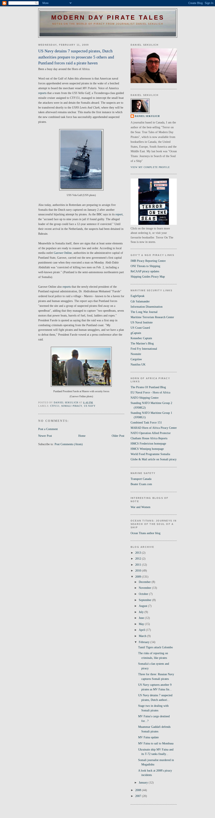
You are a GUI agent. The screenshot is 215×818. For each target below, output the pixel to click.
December (145, 582)
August (143, 606)
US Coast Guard (140, 327)
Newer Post (45, 435)
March (143, 636)
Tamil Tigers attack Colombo (155, 647)
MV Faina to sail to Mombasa (155, 743)
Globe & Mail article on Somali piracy (154, 459)
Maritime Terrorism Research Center (152, 317)
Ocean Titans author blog (145, 533)
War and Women (140, 507)
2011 (138, 564)
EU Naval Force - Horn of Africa (150, 392)
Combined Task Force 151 (146, 422)
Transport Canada (141, 478)
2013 (138, 552)
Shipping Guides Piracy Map (148, 276)
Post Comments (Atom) (69, 444)
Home (81, 435)
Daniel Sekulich (147, 116)
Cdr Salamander (140, 301)
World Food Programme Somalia (150, 454)
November (145, 587)
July (141, 612)
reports (42, 93)
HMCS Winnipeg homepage (147, 448)
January (144, 782)
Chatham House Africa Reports (149, 438)
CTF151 (55, 406)
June (142, 617)
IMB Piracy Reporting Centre (148, 260)
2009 (138, 576)
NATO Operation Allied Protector (151, 433)
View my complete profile (150, 167)
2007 (138, 796)
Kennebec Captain (141, 338)
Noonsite (136, 354)
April (142, 629)
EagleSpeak (137, 296)
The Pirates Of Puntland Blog (148, 387)
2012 (138, 558)
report (119, 214)
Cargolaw (136, 359)
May (142, 624)
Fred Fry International (144, 348)
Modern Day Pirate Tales (107, 17)
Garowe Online (63, 252)
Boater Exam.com (141, 484)
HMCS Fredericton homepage (148, 443)
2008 (138, 790)
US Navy (90, 406)
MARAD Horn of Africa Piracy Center (154, 427)
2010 (138, 570)
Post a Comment (48, 429)
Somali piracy (71, 406)
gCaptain (136, 333)
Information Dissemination (147, 306)
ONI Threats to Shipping (145, 266)
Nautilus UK (138, 364)
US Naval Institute (142, 322)
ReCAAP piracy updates (145, 271)
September (145, 600)
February (144, 642)
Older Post (118, 435)
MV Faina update (148, 737)
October (144, 594)
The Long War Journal (144, 312)
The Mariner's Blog (142, 343)
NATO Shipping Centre (145, 397)
